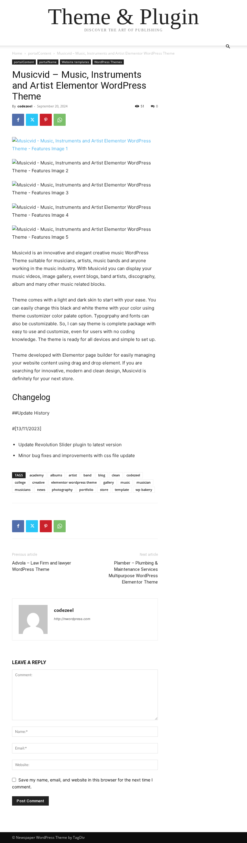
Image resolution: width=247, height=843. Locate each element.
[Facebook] (18, 120)
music (125, 482)
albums (56, 475)
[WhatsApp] (60, 120)
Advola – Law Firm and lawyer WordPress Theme (41, 566)
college (20, 482)
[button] (227, 46)
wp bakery (144, 489)
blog (101, 475)
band (87, 475)
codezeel (24, 106)
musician (143, 482)
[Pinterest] (46, 120)
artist (73, 475)
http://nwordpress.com (72, 619)
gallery (108, 482)
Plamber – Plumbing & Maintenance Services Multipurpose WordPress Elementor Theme (133, 572)
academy (37, 475)
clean (116, 475)
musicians (22, 489)
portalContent (39, 53)
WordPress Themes (108, 62)
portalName (48, 62)
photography (62, 489)
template (122, 489)
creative (38, 482)
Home (17, 53)
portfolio (86, 489)
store (104, 489)
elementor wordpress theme (74, 482)
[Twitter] (32, 120)
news (41, 489)
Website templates (75, 62)
